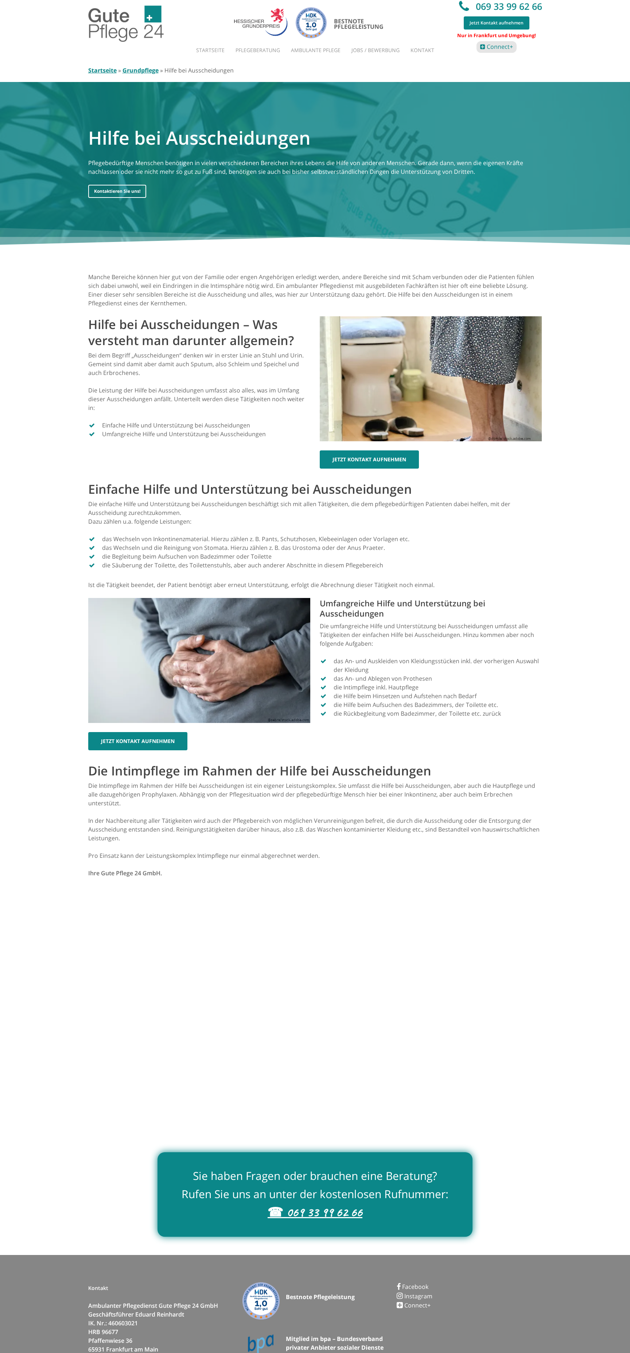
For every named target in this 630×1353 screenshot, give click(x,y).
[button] (117, 191)
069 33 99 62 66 (507, 6)
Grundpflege (140, 70)
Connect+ (499, 47)
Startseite (102, 70)
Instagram (417, 1296)
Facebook (414, 1287)
